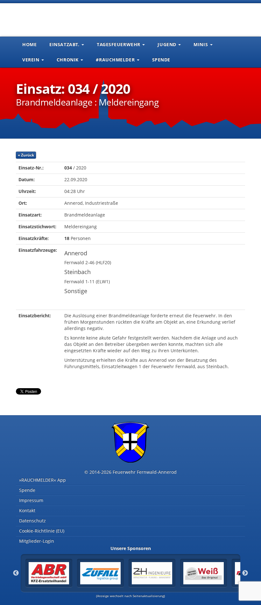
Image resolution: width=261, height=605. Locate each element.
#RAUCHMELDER (116, 60)
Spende (161, 60)
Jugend (168, 44)
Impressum (31, 500)
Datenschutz (32, 521)
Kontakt (27, 510)
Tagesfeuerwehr (119, 44)
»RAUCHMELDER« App (42, 480)
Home (29, 44)
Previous (16, 573)
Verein (31, 60)
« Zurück (26, 155)
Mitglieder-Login (36, 541)
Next (245, 573)
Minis (201, 44)
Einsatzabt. (65, 44)
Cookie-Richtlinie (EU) (41, 531)
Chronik (68, 60)
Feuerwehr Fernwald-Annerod (54, 19)
